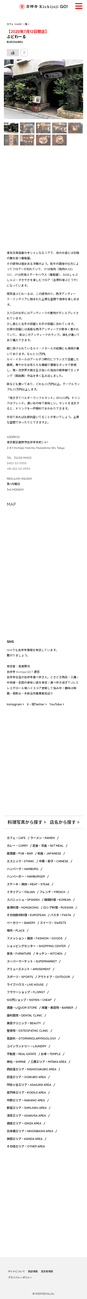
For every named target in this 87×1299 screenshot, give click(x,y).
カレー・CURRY (17, 845)
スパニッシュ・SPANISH (23, 900)
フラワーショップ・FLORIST (26, 992)
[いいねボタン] (13, 52)
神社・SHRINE (16, 1062)
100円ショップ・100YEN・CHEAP (29, 1000)
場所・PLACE (16, 930)
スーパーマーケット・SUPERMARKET (32, 961)
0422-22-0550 (17, 463)
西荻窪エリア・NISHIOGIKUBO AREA (31, 1069)
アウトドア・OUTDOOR (54, 977)
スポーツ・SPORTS (20, 977)
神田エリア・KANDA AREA (25, 1139)
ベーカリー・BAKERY (21, 923)
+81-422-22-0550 (18, 468)
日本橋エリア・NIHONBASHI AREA (30, 1131)
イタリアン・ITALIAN (21, 892)
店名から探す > (64, 822)
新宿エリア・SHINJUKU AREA (27, 1108)
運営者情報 (47, 1271)
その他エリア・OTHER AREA (26, 1146)
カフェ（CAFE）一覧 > (18, 24)
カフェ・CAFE (16, 838)
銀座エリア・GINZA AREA (24, 1123)
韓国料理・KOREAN (57, 900)
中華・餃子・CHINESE (53, 861)
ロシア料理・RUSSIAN (58, 907)
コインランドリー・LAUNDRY (26, 1046)
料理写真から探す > (27, 822)
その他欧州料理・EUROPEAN (26, 915)
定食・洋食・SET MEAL (48, 845)
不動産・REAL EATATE (21, 1054)
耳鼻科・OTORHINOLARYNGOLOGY (31, 1038)
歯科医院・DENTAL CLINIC (24, 1015)
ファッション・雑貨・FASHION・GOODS (35, 938)
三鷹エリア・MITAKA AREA (48, 1062)
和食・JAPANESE (49, 853)
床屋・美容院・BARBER (57, 1007)
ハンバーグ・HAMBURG (22, 869)
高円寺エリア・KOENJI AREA (26, 1092)
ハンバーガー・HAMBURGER (26, 876)
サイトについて (16, 1271)
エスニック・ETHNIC (20, 861)
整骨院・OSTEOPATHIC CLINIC (27, 1031)
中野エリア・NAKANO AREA (26, 1100)
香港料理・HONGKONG (23, 907)
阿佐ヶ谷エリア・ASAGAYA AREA (29, 1085)
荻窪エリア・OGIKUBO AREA (26, 1077)
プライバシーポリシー (20, 1277)
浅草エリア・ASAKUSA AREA (26, 1115)
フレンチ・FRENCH (52, 892)
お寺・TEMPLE (51, 1054)
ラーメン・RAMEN (42, 838)
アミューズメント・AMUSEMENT (29, 969)
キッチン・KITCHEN (49, 953)
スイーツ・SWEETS (53, 923)
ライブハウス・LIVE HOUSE (25, 984)
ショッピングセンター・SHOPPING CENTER (36, 946)
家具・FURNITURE (19, 953)
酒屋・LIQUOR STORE (22, 1007)
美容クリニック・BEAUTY (24, 1023)
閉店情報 (33, 1271)
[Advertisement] (43, 197)
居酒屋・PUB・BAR (20, 853)
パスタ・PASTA (60, 915)
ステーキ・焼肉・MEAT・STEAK (28, 884)
